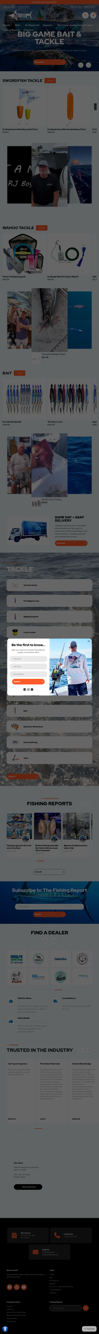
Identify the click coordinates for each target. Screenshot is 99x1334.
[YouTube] (32, 689)
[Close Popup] (88, 641)
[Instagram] (28, 689)
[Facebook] (25, 689)
